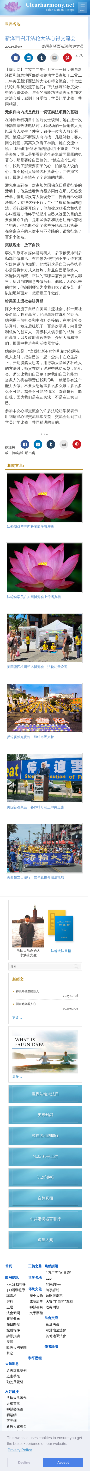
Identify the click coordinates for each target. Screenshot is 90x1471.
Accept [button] (63, 1462)
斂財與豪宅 (54, 1296)
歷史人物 (36, 1296)
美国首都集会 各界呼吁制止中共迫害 (35, 807)
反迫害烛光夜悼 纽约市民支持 (30, 737)
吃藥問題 (52, 1307)
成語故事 (36, 1301)
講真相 (11, 1296)
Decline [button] (24, 1462)
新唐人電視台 (16, 1426)
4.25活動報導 (15, 1290)
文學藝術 (36, 1313)
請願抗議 (13, 1336)
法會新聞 (13, 1313)
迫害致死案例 (16, 1370)
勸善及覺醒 (14, 1382)
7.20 (49, 1278)
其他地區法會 (56, 1336)
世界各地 (12, 23)
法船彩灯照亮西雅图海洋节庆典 (30, 526)
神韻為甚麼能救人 (27, 991)
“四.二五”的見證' (58, 1273)
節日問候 (13, 1324)
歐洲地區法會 (56, 1330)
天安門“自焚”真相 (59, 1301)
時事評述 (52, 1290)
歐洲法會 (52, 1324)
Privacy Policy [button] (20, 1450)
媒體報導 (13, 1330)
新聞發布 (13, 1319)
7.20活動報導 (16, 1284)
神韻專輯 (36, 1307)
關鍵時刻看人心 (26, 1004)
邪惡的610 (53, 1284)
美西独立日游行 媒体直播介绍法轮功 (35, 877)
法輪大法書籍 (61, 951)
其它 (9, 1353)
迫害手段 (13, 1376)
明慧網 (11, 1415)
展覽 (9, 1342)
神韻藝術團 (14, 1409)
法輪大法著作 (16, 1398)
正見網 (11, 1421)
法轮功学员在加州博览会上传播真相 (34, 596)
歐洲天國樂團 (16, 1347)
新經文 (18, 979)
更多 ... (17, 1017)
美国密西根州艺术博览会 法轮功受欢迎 (37, 666)
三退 (9, 1307)
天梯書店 (13, 1403)
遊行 (9, 1301)
